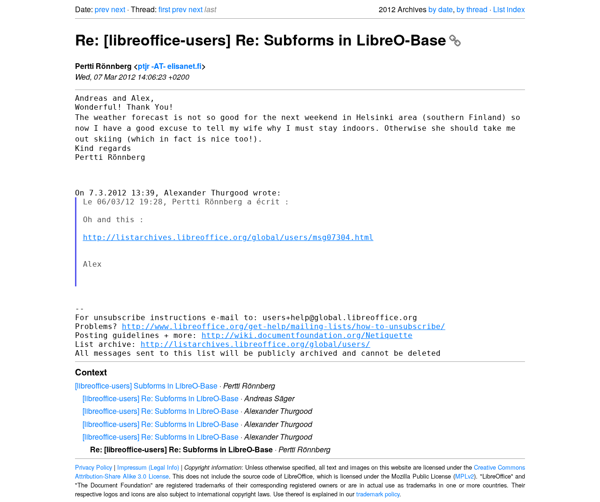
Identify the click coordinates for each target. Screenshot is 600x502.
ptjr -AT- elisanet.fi (170, 65)
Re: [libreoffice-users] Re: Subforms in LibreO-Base (260, 39)
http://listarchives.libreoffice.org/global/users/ (255, 344)
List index (509, 9)
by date (440, 9)
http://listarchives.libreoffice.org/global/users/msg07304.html (228, 237)
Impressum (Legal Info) (148, 467)
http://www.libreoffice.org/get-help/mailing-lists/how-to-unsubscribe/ (283, 326)
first (164, 9)
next (118, 9)
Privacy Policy (93, 467)
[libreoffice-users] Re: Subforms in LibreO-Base (160, 398)
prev (102, 9)
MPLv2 (464, 476)
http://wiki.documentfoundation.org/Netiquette (307, 335)
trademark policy (377, 493)
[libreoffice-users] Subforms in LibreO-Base (146, 385)
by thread (472, 9)
